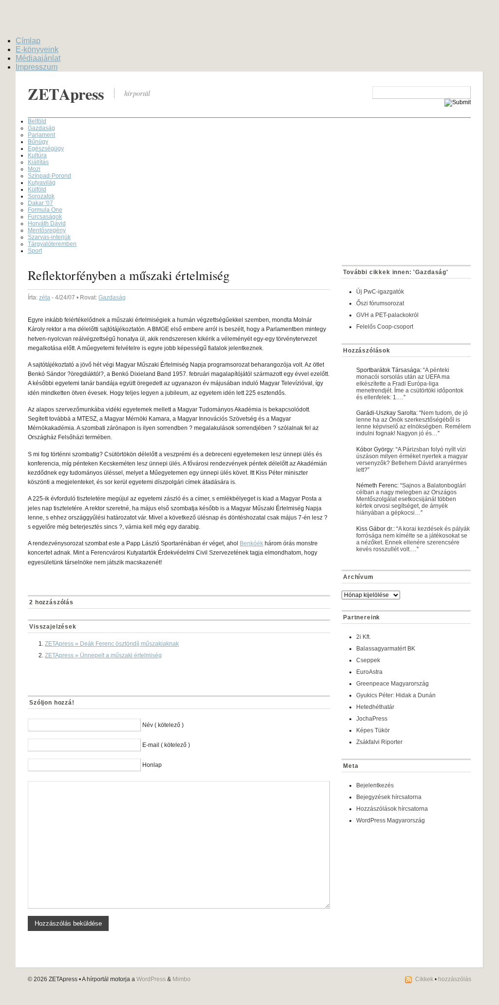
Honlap (152, 765)
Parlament (41, 134)
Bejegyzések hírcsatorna (389, 797)
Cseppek (368, 660)
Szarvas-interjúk (49, 237)
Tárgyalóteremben (52, 244)
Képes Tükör (373, 730)
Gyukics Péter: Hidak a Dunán (396, 695)
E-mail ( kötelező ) (166, 745)
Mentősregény (47, 230)
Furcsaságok (45, 216)
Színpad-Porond (49, 175)
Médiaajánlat (38, 58)
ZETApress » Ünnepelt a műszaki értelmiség (103, 655)
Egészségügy (46, 148)
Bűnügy (38, 141)
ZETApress (66, 93)
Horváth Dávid (47, 223)
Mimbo (182, 979)
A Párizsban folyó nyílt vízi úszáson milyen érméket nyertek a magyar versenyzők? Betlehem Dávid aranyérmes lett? (412, 459)
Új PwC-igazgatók (380, 291)
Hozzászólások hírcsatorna (392, 808)
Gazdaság (41, 128)
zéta (44, 297)
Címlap (28, 41)
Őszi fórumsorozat (380, 303)
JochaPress (371, 718)
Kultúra (37, 155)
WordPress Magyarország (390, 820)
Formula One (45, 209)
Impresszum (37, 67)
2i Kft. (363, 636)
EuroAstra (369, 672)
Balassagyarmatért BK (385, 648)
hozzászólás (454, 979)
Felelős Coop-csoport (384, 326)
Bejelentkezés (375, 785)
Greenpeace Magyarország (392, 683)
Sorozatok (41, 196)
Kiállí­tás (38, 162)
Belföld (37, 121)
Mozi (34, 169)
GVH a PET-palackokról (387, 315)
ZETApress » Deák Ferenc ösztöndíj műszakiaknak (112, 643)
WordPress (151, 979)
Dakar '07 (40, 203)
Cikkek (424, 979)
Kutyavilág (42, 182)
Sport (35, 250)
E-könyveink (37, 49)
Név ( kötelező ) (163, 725)
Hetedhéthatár (375, 707)
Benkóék (251, 543)
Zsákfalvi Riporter (379, 742)
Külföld (37, 189)
